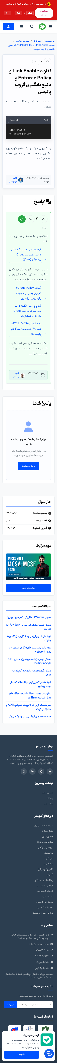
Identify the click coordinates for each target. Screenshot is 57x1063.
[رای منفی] (36, 61)
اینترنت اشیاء (47, 896)
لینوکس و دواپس (45, 847)
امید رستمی (16, 375)
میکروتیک (48, 853)
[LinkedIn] (32, 771)
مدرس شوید (47, 793)
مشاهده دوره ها (44, 13)
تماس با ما (48, 803)
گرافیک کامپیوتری (45, 891)
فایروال (50, 874)
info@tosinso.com (39, 944)
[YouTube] (50, 771)
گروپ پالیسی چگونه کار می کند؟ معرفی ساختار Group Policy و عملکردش (27, 311)
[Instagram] (24, 771)
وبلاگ (50, 798)
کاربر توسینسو (13, 180)
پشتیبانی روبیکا (42, 962)
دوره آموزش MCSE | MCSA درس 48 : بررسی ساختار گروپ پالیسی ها (26, 329)
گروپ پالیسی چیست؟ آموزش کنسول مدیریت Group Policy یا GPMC (26, 255)
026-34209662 (41, 956)
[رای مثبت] (47, 61)
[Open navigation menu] (50, 26)
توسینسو (50, 41)
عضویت (10, 1004)
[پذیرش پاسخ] (22, 219)
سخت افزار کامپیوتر (44, 902)
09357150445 (42, 950)
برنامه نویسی (47, 863)
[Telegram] (41, 771)
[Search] (32, 26)
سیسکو (49, 858)
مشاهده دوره (28, 588)
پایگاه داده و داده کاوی (43, 880)
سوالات (37, 41)
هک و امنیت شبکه (45, 842)
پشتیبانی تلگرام (42, 968)
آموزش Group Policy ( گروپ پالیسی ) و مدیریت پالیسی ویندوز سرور (28, 293)
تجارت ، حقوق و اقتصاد (43, 913)
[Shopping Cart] (21, 26)
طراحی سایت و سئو (44, 885)
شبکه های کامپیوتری (43, 825)
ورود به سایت (28, 466)
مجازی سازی (47, 836)
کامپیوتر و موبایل (45, 869)
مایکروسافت (22, 41)
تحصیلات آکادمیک (44, 907)
